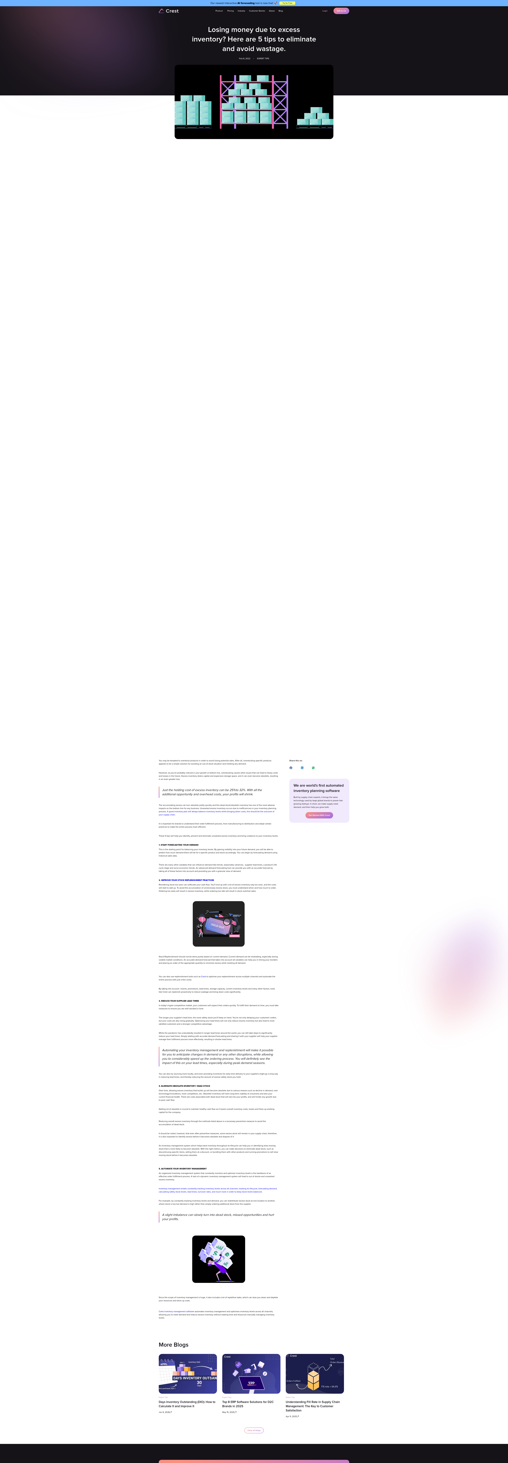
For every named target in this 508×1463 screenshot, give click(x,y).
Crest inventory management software (176, 1311)
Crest (203, 977)
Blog (281, 11)
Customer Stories (257, 11)
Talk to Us (341, 11)
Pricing (230, 11)
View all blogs (254, 1430)
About (272, 11)
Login (325, 11)
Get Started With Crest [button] (319, 815)
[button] (219, 11)
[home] (169, 11)
